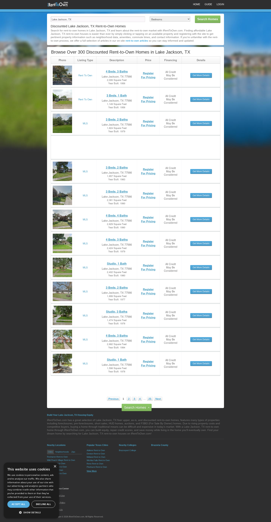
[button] (31, 512)
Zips (73, 452)
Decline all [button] (43, 504)
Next (158, 398)
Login (220, 4)
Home (196, 4)
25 (149, 398)
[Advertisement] (118, 144)
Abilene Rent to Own (96, 450)
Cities (50, 452)
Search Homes (136, 408)
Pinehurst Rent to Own (97, 467)
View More (52, 477)
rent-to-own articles (137, 40)
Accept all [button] (18, 504)
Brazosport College (127, 450)
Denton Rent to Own (96, 454)
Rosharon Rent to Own (57, 457)
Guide (208, 4)
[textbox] (98, 19)
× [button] (54, 466)
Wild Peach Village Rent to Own (61, 460)
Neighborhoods (62, 452)
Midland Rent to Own (96, 457)
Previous (113, 398)
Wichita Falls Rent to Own (98, 460)
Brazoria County (159, 445)
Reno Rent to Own (95, 464)
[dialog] (31, 490)
